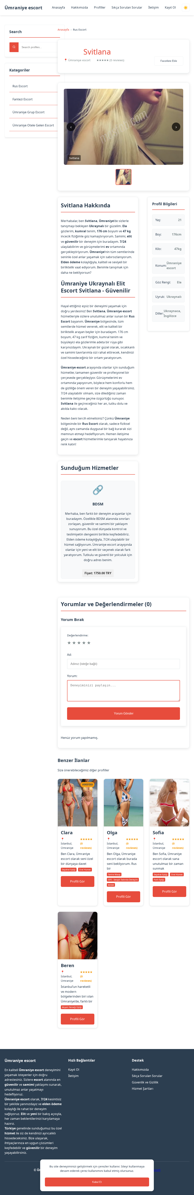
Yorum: (72, 676)
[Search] (14, 47)
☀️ (185, 8)
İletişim (153, 7)
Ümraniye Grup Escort (29, 112)
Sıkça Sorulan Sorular (127, 7)
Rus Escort (20, 86)
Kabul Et (97, 1182)
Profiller (100, 7)
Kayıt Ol (170, 7)
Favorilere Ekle (168, 60)
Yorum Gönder (123, 713)
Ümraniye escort (23, 7)
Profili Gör (77, 881)
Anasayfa (58, 7)
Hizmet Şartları (142, 1088)
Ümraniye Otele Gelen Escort (33, 125)
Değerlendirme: (77, 635)
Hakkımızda (79, 7)
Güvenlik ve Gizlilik (145, 1082)
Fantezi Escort (23, 99)
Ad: (69, 655)
